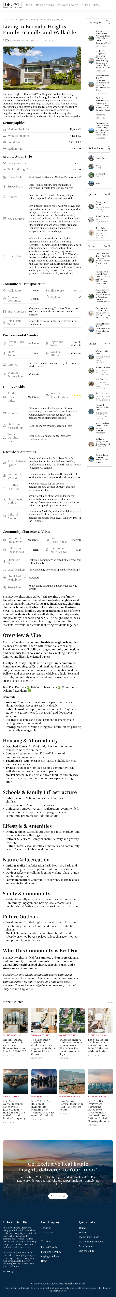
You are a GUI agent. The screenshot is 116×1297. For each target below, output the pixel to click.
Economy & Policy (67, 5)
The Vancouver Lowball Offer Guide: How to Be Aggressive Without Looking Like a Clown (43, 1047)
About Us (46, 1227)
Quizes (83, 1227)
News (96, 5)
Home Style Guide (89, 1237)
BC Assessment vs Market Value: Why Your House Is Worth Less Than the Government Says (71, 1047)
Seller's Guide (86, 1246)
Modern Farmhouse (66, 177)
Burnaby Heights (55, 19)
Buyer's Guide (86, 1250)
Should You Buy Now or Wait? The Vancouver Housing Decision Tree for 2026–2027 (14, 1045)
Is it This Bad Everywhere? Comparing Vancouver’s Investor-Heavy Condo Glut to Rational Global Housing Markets (98, 1111)
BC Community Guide (91, 1241)
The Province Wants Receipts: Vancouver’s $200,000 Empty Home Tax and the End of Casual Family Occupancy (14, 1109)
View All (108, 22)
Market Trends (45, 5)
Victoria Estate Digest (13, 19)
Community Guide (35, 19)
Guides (86, 5)
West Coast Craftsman (41, 177)
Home (29, 5)
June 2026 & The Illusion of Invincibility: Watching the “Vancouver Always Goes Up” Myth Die (43, 1108)
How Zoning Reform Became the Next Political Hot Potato (71, 1105)
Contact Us (47, 1232)
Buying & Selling (99, 166)
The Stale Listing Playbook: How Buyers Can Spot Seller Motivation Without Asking (98, 1045)
